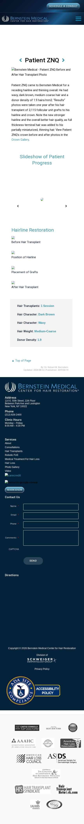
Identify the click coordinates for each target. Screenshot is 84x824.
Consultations (12, 447)
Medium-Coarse (45, 331)
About (8, 443)
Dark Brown (46, 314)
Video (8, 471)
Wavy (42, 322)
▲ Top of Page (21, 360)
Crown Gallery (20, 139)
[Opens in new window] (33, 690)
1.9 (39, 339)
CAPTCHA (14, 549)
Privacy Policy (42, 669)
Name (14, 506)
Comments (12, 538)
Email (15, 515)
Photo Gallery (12, 467)
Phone (14, 524)
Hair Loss (10, 463)
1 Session (47, 305)
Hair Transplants (13, 451)
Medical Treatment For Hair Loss (22, 459)
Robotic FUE (11, 455)
